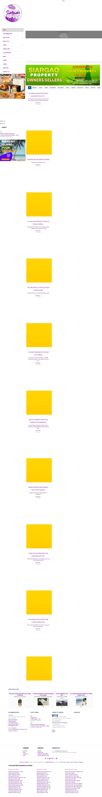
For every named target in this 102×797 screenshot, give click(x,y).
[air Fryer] (12, 86)
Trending (73, 87)
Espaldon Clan (33, 717)
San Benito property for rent (43, 785)
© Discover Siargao (23, 762)
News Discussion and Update (8, 135)
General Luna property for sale (15, 771)
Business (35, 87)
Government (61, 87)
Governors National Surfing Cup (7, 133)
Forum (5, 64)
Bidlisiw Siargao (12, 721)
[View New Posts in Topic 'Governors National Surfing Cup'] (1, 131)
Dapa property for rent (42, 773)
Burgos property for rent (42, 780)
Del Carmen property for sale (15, 783)
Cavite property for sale (42, 792)
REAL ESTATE (6, 37)
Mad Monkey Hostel (13, 725)
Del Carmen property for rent (43, 786)
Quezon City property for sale (44, 788)
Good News (52, 87)
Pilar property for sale (13, 776)
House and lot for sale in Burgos (72, 780)
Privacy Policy (66, 762)
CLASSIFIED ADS (7, 52)
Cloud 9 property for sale (14, 774)
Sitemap (76, 762)
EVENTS (5, 60)
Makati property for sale (42, 789)
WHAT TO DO (6, 41)
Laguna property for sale (71, 789)
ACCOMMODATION (7, 33)
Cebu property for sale (42, 791)
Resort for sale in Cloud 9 (71, 774)
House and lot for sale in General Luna (74, 771)
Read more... (38, 102)
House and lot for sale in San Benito (73, 785)
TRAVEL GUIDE (6, 49)
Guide (99, 87)
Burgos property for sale (14, 779)
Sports (40, 87)
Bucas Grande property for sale (15, 785)
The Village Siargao (12, 722)
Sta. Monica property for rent (43, 782)
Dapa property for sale (13, 773)
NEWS (4, 56)
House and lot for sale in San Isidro (73, 777)
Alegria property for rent (42, 783)
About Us (25, 751)
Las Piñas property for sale (14, 791)
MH (61, 762)
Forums (39, 751)
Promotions (40, 752)
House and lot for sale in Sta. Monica (73, 783)
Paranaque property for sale (71, 791)
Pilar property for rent (42, 776)
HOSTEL (15, 731)
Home (4, 30)
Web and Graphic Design (43, 755)
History (87, 87)
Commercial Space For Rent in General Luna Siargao (43, 694)
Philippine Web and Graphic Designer (38, 159)
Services (93, 87)
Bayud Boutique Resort (13, 724)
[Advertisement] (13, 109)
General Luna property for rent (44, 771)
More (53, 731)
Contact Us (6, 71)
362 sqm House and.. (64, 32)
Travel (67, 87)
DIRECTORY (6, 68)
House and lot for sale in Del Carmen (73, 786)
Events (17, 135)
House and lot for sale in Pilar (72, 776)
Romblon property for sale (14, 788)
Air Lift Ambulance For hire (62, 694)
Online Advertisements (43, 754)
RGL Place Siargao (12, 719)
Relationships (34, 719)
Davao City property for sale (71, 792)
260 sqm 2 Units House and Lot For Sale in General (20, 694)
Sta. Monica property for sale (15, 780)
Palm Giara (10, 715)
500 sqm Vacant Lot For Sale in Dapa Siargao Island (38, 293)
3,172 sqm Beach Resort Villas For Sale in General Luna (81, 694)
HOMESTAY (22, 729)
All (29, 87)
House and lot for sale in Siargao (72, 788)
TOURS (4, 45)
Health (46, 87)
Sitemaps (81, 762)
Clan (40, 719)
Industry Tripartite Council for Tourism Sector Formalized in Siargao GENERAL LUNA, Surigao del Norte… (38, 427)
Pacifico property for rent (43, 779)
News (24, 752)
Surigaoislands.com (49, 762)
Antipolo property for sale (14, 792)
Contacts (25, 754)
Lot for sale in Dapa (69, 773)
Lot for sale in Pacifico (70, 779)
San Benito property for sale (15, 782)
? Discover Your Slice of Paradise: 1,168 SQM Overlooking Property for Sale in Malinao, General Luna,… (38, 359)
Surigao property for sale (14, 786)
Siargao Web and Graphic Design (38, 162)
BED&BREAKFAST (15, 729)
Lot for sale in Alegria (70, 782)
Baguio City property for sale (15, 789)
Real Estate (80, 87)
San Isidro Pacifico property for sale (16, 777)
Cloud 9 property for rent (42, 774)
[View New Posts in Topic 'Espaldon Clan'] (31, 715)
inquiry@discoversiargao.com (61, 751)
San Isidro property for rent (43, 777)
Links (24, 755)
